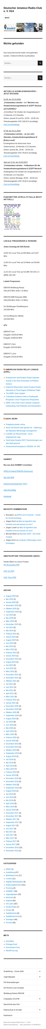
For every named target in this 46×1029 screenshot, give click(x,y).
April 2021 (10, 693)
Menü (7, 18)
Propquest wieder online (15, 424)
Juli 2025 (9, 615)
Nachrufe (9, 897)
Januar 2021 (11, 703)
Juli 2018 (9, 794)
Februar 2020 (11, 737)
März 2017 (10, 838)
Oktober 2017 (11, 819)
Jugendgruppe (11, 894)
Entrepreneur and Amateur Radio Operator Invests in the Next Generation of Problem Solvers (22, 381)
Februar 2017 (11, 841)
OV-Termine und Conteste (14, 987)
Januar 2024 (11, 637)
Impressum (8, 1015)
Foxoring (9, 888)
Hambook (7, 496)
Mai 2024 (9, 631)
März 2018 (10, 807)
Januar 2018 (11, 810)
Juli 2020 (9, 722)
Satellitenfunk (11, 913)
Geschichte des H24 (12, 1004)
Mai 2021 (9, 690)
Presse (8, 910)
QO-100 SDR (9, 478)
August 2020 (11, 719)
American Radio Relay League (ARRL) (21, 370)
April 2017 (10, 835)
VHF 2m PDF (9, 571)
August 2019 (11, 756)
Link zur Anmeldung (11, 125)
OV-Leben (10, 904)
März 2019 (10, 769)
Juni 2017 (10, 829)
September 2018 (12, 788)
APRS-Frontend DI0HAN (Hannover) (18, 471)
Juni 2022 (10, 668)
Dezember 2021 (12, 675)
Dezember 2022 (12, 659)
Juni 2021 (10, 687)
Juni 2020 (10, 725)
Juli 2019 (9, 759)
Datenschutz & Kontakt (13, 1009)
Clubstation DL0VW (11, 998)
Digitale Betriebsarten (14, 882)
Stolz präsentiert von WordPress (30, 1025)
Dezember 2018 (12, 778)
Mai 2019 (9, 763)
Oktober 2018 (11, 785)
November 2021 (12, 678)
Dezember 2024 (12, 624)
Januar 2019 (11, 775)
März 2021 (10, 697)
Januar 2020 (11, 741)
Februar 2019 (11, 772)
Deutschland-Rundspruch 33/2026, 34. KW (23, 446)
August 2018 (11, 791)
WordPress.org (12, 951)
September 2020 (12, 715)
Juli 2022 (9, 665)
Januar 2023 (11, 656)
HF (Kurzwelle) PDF (12, 565)
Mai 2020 (9, 728)
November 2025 (12, 605)
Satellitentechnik (12, 916)
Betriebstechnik (12, 875)
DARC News (12, 418)
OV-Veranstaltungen (11, 982)
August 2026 (11, 596)
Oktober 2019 (11, 750)
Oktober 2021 (11, 681)
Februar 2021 (11, 700)
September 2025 (12, 612)
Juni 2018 (10, 797)
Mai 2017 (9, 832)
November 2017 (12, 816)
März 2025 (10, 621)
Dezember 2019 (12, 744)
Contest (9, 879)
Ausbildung (10, 872)
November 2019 (12, 747)
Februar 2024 (11, 634)
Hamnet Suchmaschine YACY (15, 484)
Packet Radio (11, 907)
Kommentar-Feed (13, 947)
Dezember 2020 (12, 706)
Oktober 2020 (11, 712)
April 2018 (10, 803)
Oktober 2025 (11, 609)
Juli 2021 (9, 684)
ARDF (8, 869)
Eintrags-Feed (11, 944)
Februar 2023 (11, 653)
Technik (9, 923)
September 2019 (12, 753)
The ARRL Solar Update (15, 393)
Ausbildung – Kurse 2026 (14, 971)
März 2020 (10, 734)
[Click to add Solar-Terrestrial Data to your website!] (23, 217)
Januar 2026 (11, 602)
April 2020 (10, 731)
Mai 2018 (9, 800)
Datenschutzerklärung (11, 1025)
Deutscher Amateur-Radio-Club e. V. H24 (23, 9)
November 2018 (12, 781)
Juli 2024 (9, 627)
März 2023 (10, 649)
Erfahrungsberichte (13, 885)
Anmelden (10, 941)
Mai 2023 (9, 646)
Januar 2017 (11, 844)
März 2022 (10, 671)
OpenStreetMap (10, 490)
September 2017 (12, 822)
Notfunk (9, 901)
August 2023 (11, 640)
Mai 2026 (9, 599)
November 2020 (12, 709)
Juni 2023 (10, 643)
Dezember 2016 (12, 847)
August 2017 (11, 825)
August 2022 (11, 662)
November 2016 (12, 851)
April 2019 (10, 766)
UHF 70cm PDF (10, 577)
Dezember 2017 (12, 813)
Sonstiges (10, 919)
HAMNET (10, 891)
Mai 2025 (9, 618)
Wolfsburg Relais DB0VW (14, 993)
